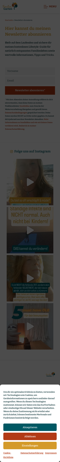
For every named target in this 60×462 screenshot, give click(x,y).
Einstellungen (30, 445)
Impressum (51, 453)
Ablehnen (30, 436)
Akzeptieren (30, 427)
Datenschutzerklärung (31, 453)
